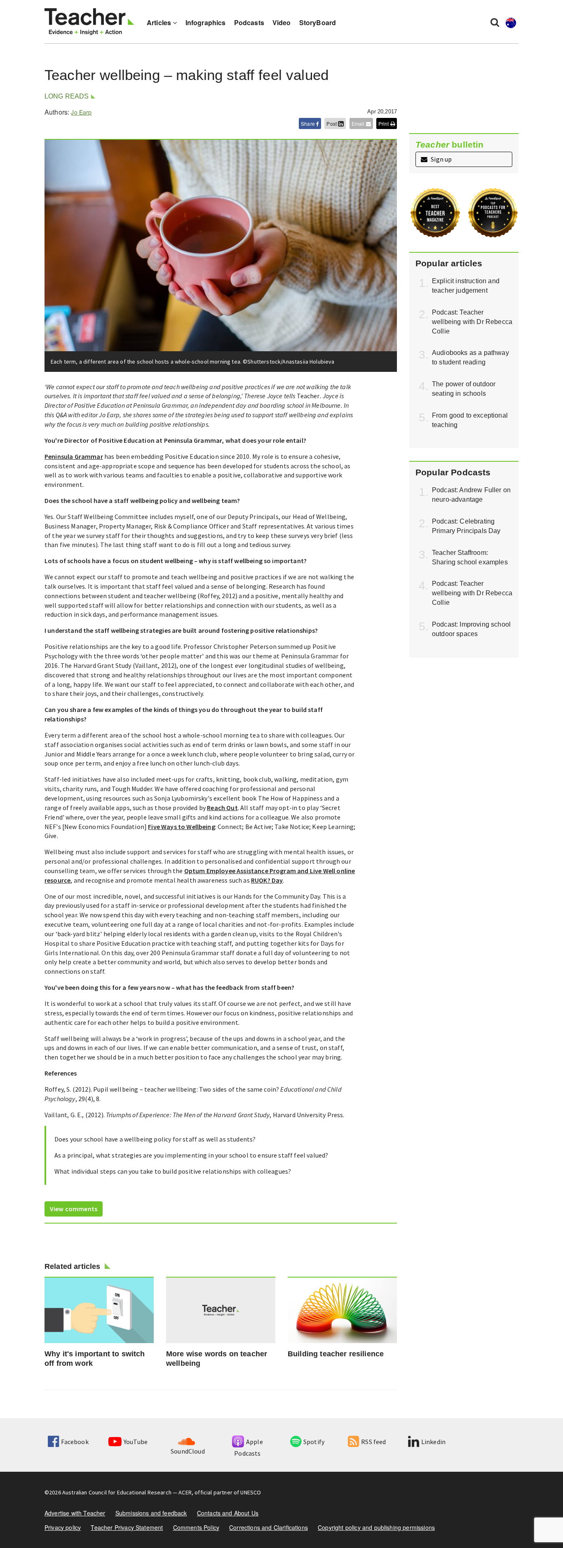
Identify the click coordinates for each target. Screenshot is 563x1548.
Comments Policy (196, 1527)
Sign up (440, 159)
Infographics (205, 22)
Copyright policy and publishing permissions (376, 1527)
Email (359, 123)
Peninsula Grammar (74, 456)
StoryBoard (317, 22)
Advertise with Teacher (75, 1513)
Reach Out (222, 807)
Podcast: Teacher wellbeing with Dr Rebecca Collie (472, 322)
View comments (73, 1209)
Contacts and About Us (227, 1513)
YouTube (136, 1442)
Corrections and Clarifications (268, 1527)
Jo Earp (81, 112)
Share (308, 123)
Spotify (313, 1442)
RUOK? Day (267, 880)
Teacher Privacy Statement (127, 1527)
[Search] (495, 22)
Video (281, 22)
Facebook (74, 1442)
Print (384, 123)
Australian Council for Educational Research (116, 1492)
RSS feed (373, 1442)
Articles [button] (160, 22)
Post (332, 123)
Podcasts (249, 22)
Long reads (67, 96)
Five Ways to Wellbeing (181, 826)
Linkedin (433, 1442)
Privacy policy (63, 1527)
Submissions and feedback (151, 1513)
